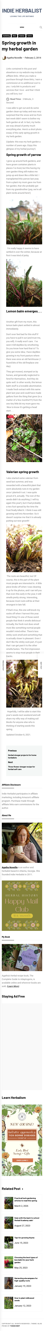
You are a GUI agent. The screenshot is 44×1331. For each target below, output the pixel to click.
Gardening (6, 36)
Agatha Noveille (14, 57)
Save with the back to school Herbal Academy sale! (26, 1219)
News (14, 36)
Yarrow (29, 36)
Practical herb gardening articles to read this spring (25, 1199)
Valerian (21, 36)
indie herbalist (22, 10)
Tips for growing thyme (24, 1237)
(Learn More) (13, 986)
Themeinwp (15, 1326)
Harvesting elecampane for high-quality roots (26, 1279)
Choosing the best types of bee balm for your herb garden (26, 1260)
